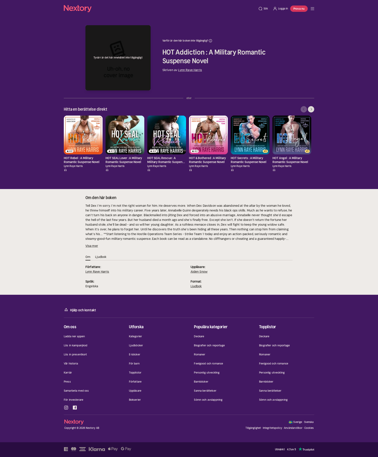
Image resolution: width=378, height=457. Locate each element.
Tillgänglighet (253, 428)
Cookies (309, 428)
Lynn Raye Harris (190, 70)
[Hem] (160, 8)
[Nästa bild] (311, 109)
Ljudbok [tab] (100, 257)
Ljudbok (196, 286)
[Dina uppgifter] (210, 40)
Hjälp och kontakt (83, 310)
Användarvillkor (293, 428)
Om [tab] (87, 257)
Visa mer (91, 246)
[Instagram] (66, 407)
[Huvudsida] (312, 8)
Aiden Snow (199, 271)
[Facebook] (74, 407)
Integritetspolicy (272, 428)
